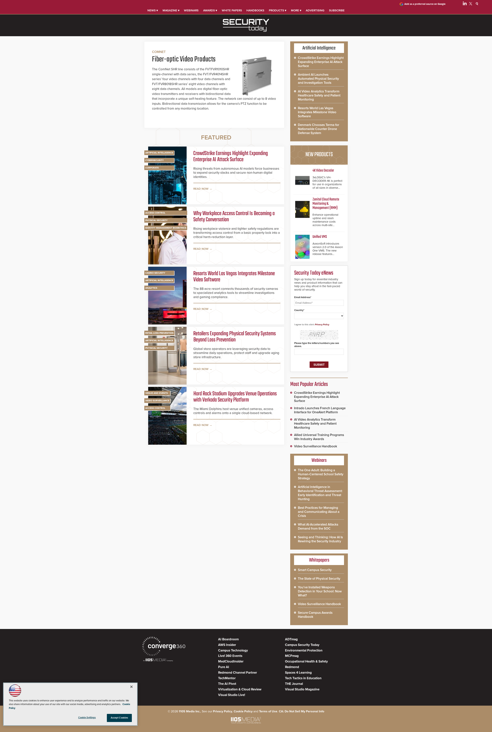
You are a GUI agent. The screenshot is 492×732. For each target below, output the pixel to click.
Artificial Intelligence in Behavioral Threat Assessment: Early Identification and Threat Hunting (320, 493)
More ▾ (296, 10)
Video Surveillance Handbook (315, 446)
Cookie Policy (243, 711)
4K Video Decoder (323, 171)
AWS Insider (227, 645)
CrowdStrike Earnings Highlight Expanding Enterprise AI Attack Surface (230, 156)
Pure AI (223, 667)
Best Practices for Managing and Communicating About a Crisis (318, 512)
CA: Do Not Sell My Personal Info (301, 711)
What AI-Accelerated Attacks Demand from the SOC (318, 526)
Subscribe (337, 10)
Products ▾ (277, 10)
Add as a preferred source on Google (424, 4)
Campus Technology (233, 650)
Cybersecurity (154, 160)
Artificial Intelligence (159, 152)
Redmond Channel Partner (237, 673)
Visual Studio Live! (231, 695)
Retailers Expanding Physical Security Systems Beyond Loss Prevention (234, 337)
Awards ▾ (210, 10)
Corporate (152, 167)
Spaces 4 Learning (298, 673)
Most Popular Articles (309, 384)
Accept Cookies (119, 717)
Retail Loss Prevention (159, 333)
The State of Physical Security (319, 579)
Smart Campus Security (315, 570)
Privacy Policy (322, 324)
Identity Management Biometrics (165, 227)
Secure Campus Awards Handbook (315, 615)
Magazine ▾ (171, 10)
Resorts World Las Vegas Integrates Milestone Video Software (234, 277)
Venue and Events (156, 393)
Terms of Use (268, 711)
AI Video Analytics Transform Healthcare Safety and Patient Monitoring (319, 95)
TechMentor (227, 678)
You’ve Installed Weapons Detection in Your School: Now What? (320, 591)
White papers (232, 10)
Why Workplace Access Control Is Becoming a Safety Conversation (234, 216)
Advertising (315, 10)
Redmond (292, 667)
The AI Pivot (227, 684)
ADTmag (291, 639)
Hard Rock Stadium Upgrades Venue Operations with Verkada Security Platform (235, 397)
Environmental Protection (303, 650)
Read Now (201, 188)
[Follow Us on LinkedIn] (465, 4)
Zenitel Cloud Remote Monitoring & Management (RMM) (325, 203)
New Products (319, 154)
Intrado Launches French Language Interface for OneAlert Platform (320, 410)
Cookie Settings (87, 717)
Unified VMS (319, 237)
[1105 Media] (158, 660)
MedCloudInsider (231, 661)
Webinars (191, 10)
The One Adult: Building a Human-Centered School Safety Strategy (320, 474)
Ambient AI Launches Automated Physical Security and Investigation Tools (318, 79)
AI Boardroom (228, 639)
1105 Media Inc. (189, 711)
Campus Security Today (302, 645)
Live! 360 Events (230, 656)
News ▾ (152, 10)
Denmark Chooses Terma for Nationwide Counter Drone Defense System (318, 129)
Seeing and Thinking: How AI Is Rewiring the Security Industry (320, 539)
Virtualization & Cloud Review (239, 689)
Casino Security (155, 273)
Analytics (151, 288)
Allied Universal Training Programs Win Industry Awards (319, 437)
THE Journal (294, 684)
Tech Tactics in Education (303, 678)
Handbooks (255, 10)
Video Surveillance (157, 400)
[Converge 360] (163, 647)
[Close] (131, 687)
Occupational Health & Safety (306, 661)
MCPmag (292, 656)
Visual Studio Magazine (302, 689)
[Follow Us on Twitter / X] (470, 4)
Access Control (155, 212)
